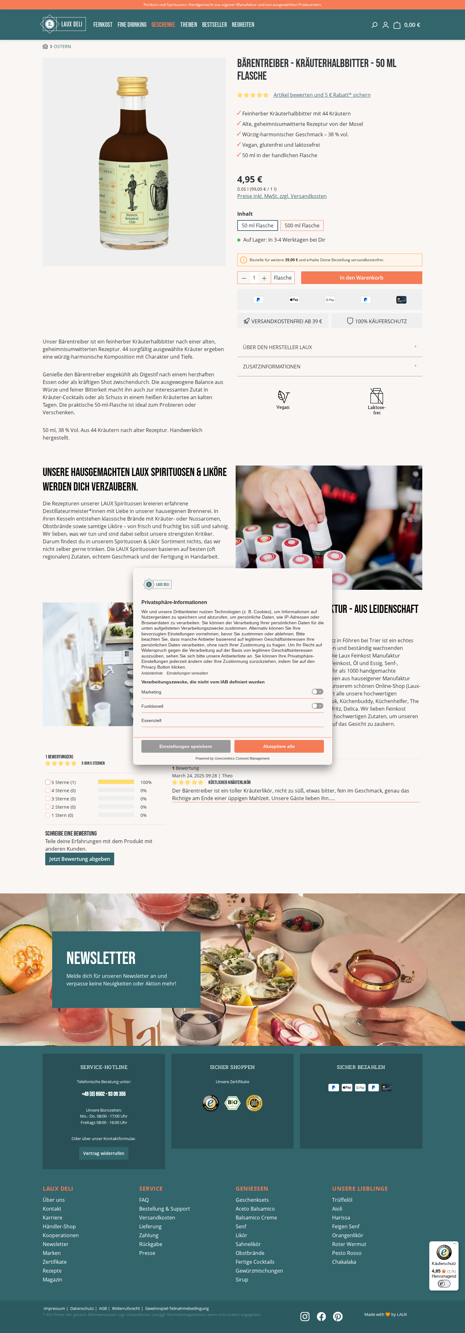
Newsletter (56, 1244)
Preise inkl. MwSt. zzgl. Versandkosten (282, 196)
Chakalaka (344, 1261)
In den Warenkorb (361, 277)
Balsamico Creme (256, 1217)
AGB (103, 1308)
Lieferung (150, 1226)
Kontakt (52, 1208)
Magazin (52, 1279)
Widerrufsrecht (126, 1308)
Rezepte (52, 1270)
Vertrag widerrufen (103, 1153)
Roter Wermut (349, 1244)
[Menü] (455, 1245)
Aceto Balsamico (255, 1208)
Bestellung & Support (164, 1208)
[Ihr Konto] (385, 24)
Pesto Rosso (347, 1253)
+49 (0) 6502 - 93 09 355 (104, 1094)
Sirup (242, 1279)
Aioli (337, 1208)
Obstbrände (250, 1253)
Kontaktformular (119, 1138)
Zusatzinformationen (272, 366)
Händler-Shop (59, 1226)
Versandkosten (157, 1217)
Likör (241, 1235)
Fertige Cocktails (255, 1261)
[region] (135, 162)
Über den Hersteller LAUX (277, 347)
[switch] (444, 1283)
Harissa (341, 1217)
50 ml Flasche (258, 225)
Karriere (52, 1217)
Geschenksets (252, 1199)
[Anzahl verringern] (244, 277)
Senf (241, 1226)
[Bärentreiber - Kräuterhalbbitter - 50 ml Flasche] (134, 162)
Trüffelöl (342, 1199)
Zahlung (148, 1235)
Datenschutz (82, 1308)
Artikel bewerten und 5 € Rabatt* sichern (322, 94)
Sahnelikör (248, 1244)
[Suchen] (374, 24)
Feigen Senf (345, 1226)
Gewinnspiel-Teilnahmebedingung (177, 1308)
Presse (147, 1253)
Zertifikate (55, 1261)
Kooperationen (61, 1235)
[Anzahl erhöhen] (264, 277)
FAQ (144, 1199)
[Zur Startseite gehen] (65, 24)
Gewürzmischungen (259, 1270)
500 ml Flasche (302, 225)
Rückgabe (150, 1244)
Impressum (54, 1308)
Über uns (54, 1199)
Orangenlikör (347, 1235)
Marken (52, 1253)
